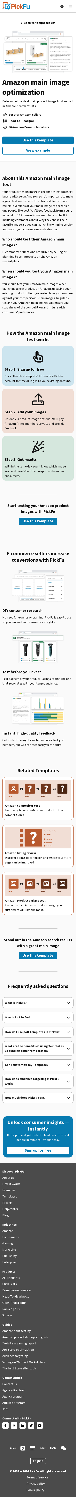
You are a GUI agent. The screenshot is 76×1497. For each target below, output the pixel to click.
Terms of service (37, 1477)
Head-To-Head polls (15, 1296)
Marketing (9, 1250)
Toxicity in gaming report (19, 1343)
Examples (8, 1190)
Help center (10, 1209)
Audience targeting (15, 1356)
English (38, 1461)
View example (38, 150)
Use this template (38, 140)
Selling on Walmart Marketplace (24, 1362)
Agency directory (13, 1390)
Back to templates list (38, 23)
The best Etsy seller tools (19, 1368)
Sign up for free (38, 1150)
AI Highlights (11, 1278)
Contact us (9, 1384)
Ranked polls (11, 1309)
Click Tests (9, 1284)
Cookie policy (35, 1490)
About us (8, 1178)
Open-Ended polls (14, 1303)
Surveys (7, 1315)
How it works (11, 1184)
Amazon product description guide (25, 1337)
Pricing (7, 1203)
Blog (5, 1215)
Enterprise (9, 1262)
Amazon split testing (16, 1331)
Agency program (13, 1396)
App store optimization (18, 1350)
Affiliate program (14, 1403)
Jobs (5, 1409)
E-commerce (10, 1237)
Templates (9, 1196)
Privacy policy (36, 1484)
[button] (62, 6)
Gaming (7, 1243)
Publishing (9, 1256)
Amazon (7, 1231)
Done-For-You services (17, 1290)
